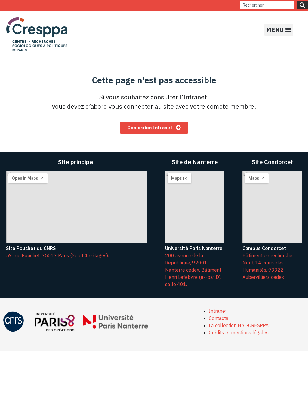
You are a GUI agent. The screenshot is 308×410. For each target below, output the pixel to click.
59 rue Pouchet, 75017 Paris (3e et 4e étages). (57, 255)
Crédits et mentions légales (239, 333)
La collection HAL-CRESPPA (239, 325)
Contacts (218, 318)
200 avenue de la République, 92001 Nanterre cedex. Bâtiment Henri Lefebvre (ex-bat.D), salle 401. (193, 269)
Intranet (218, 311)
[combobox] (267, 5)
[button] (278, 30)
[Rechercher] (302, 5)
